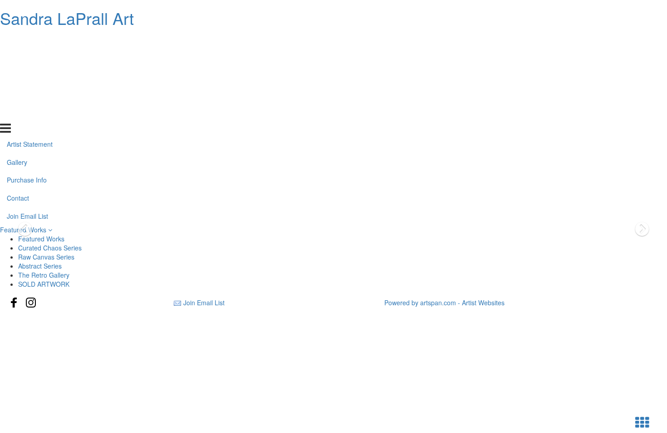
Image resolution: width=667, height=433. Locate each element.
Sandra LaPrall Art (67, 17)
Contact (18, 95)
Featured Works (41, 238)
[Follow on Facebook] (14, 302)
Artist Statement (30, 40)
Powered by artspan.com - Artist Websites (444, 302)
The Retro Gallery (43, 274)
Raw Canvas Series (46, 256)
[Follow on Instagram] (31, 302)
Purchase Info (27, 77)
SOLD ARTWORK (43, 284)
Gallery (17, 58)
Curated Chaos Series (50, 247)
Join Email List (27, 113)
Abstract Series (40, 265)
